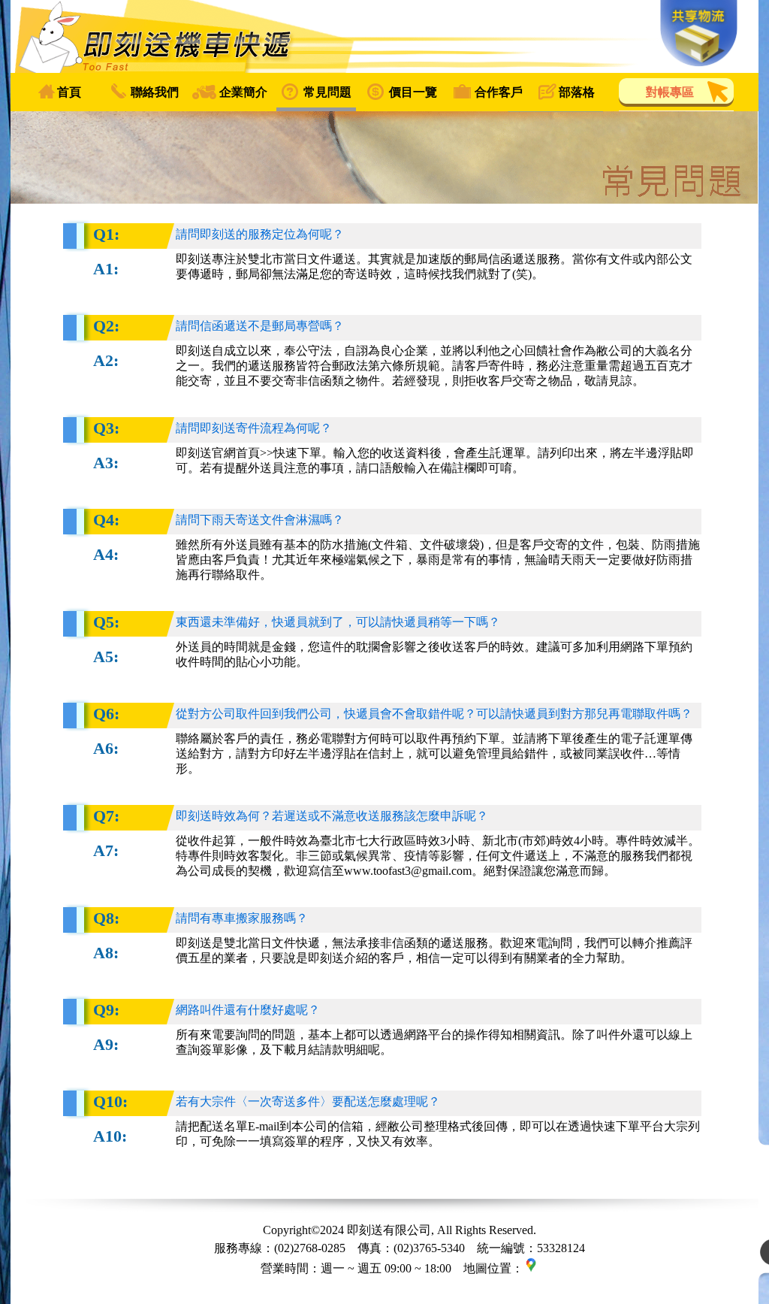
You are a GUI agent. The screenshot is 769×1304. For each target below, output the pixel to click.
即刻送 (384, 36)
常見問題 (327, 92)
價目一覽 (413, 92)
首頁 (69, 92)
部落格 (577, 92)
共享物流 (699, 33)
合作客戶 (499, 92)
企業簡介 (243, 92)
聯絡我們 (155, 92)
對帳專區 (670, 92)
